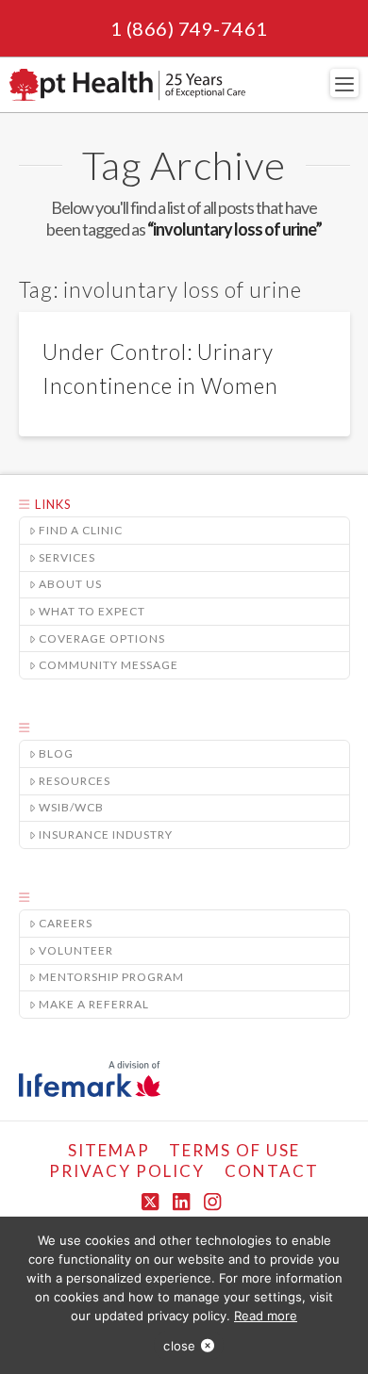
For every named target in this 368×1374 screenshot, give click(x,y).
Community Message (108, 665)
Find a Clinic (81, 530)
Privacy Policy (127, 1171)
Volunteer (76, 950)
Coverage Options (102, 638)
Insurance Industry (106, 834)
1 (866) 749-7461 (189, 28)
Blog (56, 753)
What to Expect (92, 611)
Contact (272, 1171)
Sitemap (109, 1150)
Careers (65, 923)
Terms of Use (234, 1150)
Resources (74, 781)
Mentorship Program (111, 977)
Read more (265, 1315)
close (179, 1345)
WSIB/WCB (71, 807)
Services (67, 557)
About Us (70, 584)
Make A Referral (94, 1004)
